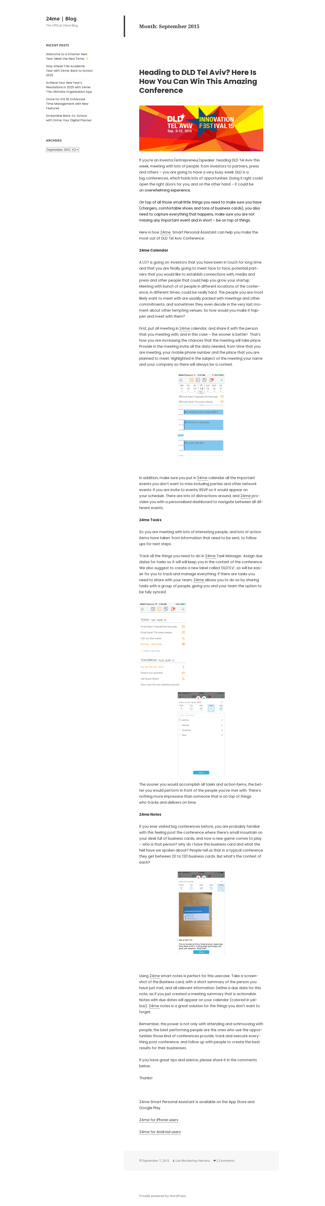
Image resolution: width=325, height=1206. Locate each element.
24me (166, 232)
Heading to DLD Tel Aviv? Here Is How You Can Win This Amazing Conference (198, 81)
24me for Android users (160, 1131)
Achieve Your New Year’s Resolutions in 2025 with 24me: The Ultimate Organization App (69, 87)
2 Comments (225, 1161)
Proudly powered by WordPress (162, 1196)
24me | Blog (61, 18)
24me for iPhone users (158, 1119)
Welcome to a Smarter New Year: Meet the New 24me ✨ (67, 56)
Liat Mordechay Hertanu (192, 1161)
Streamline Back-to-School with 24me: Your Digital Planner (69, 118)
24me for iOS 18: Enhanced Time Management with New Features (67, 103)
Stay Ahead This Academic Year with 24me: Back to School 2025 (69, 70)
